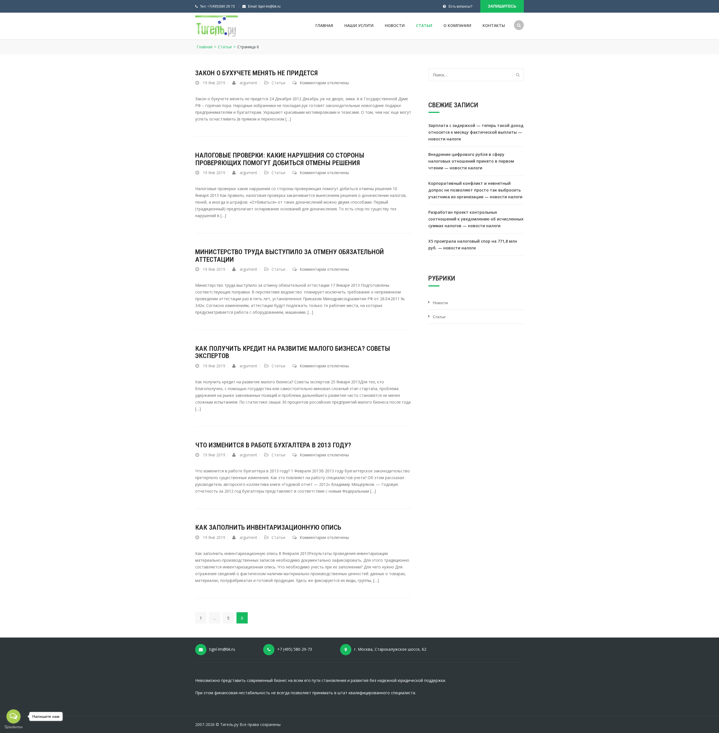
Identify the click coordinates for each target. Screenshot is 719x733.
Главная (324, 25)
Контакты (494, 25)
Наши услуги (359, 25)
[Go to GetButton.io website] (13, 727)
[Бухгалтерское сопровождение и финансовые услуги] (216, 26)
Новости (395, 25)
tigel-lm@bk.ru (269, 6)
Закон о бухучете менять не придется (256, 73)
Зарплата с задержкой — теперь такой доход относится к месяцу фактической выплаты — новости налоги (476, 132)
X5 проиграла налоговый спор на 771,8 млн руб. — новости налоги (472, 244)
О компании (457, 25)
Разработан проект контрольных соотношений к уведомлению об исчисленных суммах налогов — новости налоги (476, 219)
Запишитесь (502, 6)
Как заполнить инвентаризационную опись (268, 527)
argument (248, 82)
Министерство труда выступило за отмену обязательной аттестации (289, 255)
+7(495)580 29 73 (221, 6)
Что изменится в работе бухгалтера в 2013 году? (273, 445)
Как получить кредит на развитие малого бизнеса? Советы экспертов (292, 352)
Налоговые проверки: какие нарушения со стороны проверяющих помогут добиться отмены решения (279, 159)
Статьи (424, 25)
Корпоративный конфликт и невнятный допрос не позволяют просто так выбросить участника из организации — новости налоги (475, 190)
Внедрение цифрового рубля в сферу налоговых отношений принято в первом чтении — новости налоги (471, 161)
